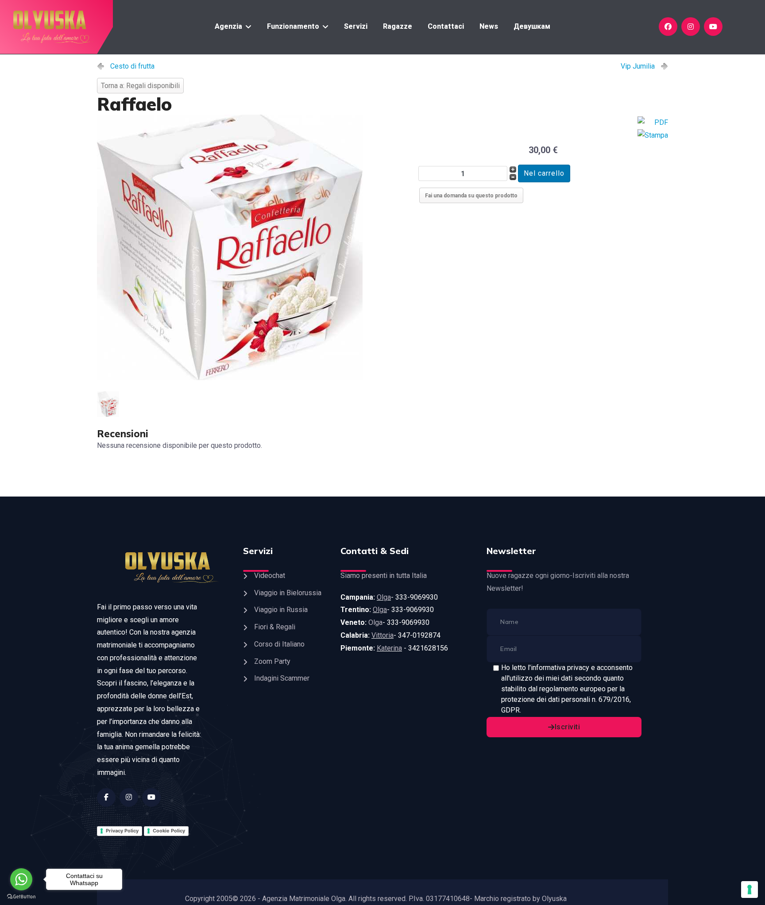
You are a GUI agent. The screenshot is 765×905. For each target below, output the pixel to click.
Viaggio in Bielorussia (287, 593)
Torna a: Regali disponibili (140, 85)
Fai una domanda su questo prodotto (471, 196)
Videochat (269, 575)
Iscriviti (567, 727)
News (488, 26)
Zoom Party (272, 661)
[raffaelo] (110, 404)
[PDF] (653, 122)
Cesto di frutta (132, 66)
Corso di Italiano (279, 644)
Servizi (355, 26)
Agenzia (228, 26)
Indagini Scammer (281, 678)
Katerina (389, 648)
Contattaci (446, 26)
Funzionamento (293, 26)
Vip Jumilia (638, 66)
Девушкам (532, 26)
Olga (384, 597)
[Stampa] (653, 135)
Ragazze (397, 26)
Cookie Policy (169, 831)
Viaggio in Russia (281, 609)
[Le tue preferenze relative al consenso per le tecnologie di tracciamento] (749, 889)
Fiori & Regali (274, 627)
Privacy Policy (122, 831)
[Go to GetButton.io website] (21, 896)
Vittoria (382, 635)
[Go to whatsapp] (21, 879)
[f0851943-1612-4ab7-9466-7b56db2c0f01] (254, 247)
